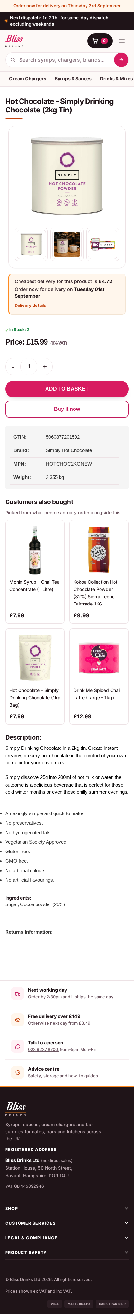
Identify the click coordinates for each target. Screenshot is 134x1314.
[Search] (121, 60)
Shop (11, 1208)
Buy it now (67, 409)
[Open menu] (121, 41)
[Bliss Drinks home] (14, 41)
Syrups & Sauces (73, 78)
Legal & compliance (31, 1237)
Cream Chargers (27, 78)
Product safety (26, 1252)
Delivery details (30, 305)
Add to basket (67, 389)
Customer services (30, 1223)
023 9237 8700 (43, 1049)
